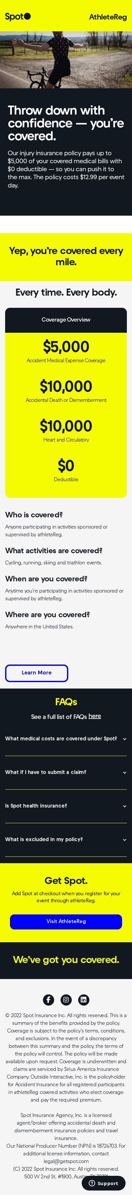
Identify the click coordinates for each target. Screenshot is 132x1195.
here (94, 716)
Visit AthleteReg (66, 921)
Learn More (37, 673)
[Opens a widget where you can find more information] (103, 1184)
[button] (66, 739)
